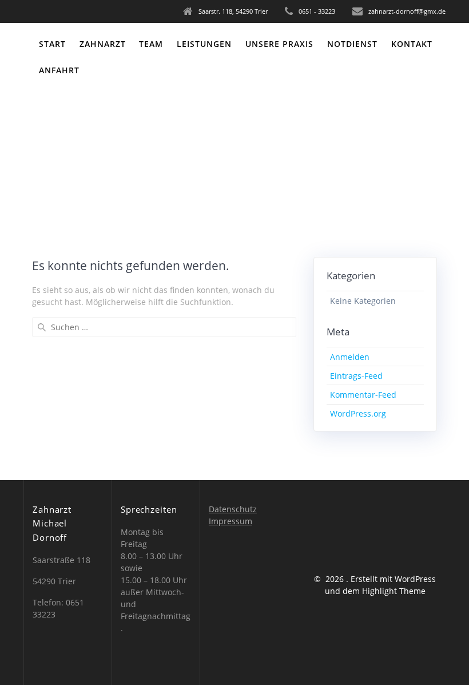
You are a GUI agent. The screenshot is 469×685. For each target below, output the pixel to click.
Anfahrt (59, 70)
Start (52, 43)
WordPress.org (358, 413)
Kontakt (411, 43)
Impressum (230, 521)
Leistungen (204, 43)
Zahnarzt (103, 43)
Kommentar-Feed (363, 394)
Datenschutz (233, 509)
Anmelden (349, 356)
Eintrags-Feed (356, 375)
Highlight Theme (394, 590)
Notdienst (352, 43)
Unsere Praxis (279, 43)
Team (151, 43)
